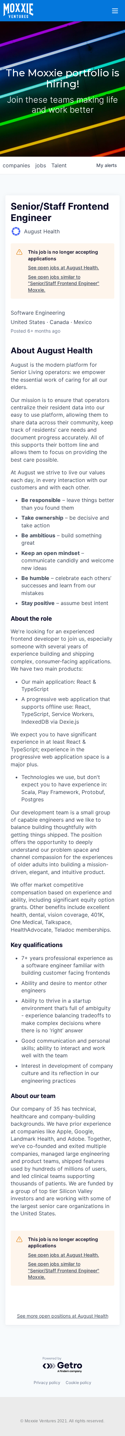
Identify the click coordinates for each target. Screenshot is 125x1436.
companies (16, 165)
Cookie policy (78, 1382)
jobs (40, 165)
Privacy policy (47, 1382)
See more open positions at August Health (62, 1316)
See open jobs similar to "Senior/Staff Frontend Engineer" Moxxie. (63, 283)
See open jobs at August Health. (63, 267)
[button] (119, 6)
